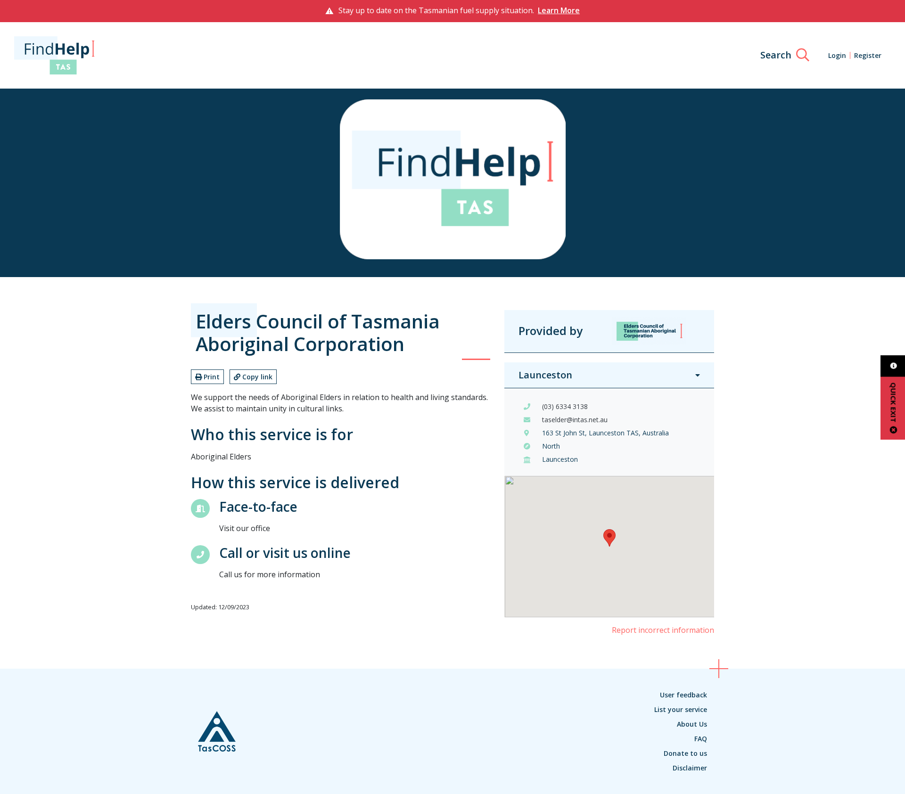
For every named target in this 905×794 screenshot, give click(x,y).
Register (867, 55)
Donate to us (685, 753)
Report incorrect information (663, 630)
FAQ (700, 738)
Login (837, 55)
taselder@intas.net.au (575, 419)
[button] (609, 538)
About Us (692, 724)
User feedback (683, 694)
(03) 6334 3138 (565, 406)
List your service (680, 709)
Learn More (559, 10)
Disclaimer (690, 767)
